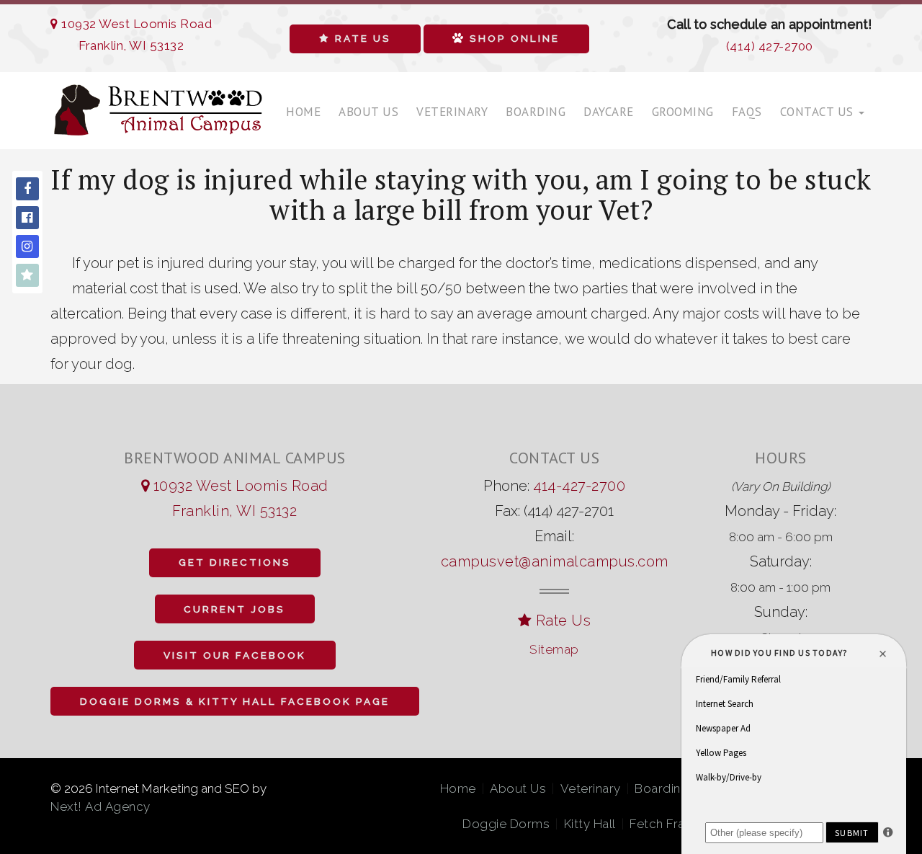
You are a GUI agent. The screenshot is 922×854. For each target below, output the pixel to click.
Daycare (608, 112)
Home (303, 112)
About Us (368, 112)
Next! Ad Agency (100, 806)
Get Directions (235, 562)
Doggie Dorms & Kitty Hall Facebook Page (235, 701)
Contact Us (819, 112)
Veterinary (452, 112)
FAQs (747, 112)
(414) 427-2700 (769, 46)
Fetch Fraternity (676, 824)
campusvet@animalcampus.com (554, 561)
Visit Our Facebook (235, 655)
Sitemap (554, 649)
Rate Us (361, 38)
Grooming (683, 112)
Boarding (535, 112)
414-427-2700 (579, 485)
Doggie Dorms (506, 824)
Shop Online (512, 38)
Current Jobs (234, 609)
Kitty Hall (590, 824)
